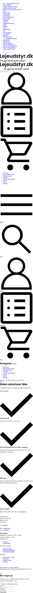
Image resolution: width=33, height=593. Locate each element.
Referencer (6, 41)
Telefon (2, 589)
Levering (5, 35)
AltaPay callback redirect (10, 6)
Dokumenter (6, 15)
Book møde (6, 12)
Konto (4, 27)
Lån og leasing (7, 32)
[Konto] (16, 104)
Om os (5, 182)
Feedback (6, 20)
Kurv (4, 31)
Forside (5, 21)
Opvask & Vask (7, 176)
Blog (4, 11)
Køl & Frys (6, 173)
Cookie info (6, 14)
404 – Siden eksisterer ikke (11, 3)
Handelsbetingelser (8, 23)
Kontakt (5, 26)
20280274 (5, 525)
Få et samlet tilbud (8, 17)
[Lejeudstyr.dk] (16, 61)
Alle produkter (7, 5)
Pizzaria (5, 177)
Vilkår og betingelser (9, 49)
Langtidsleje (6, 34)
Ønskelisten (6, 40)
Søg (1, 256)
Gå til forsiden (4, 391)
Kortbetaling (6, 29)
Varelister (2, 325)
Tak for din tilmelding (9, 47)
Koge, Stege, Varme (8, 174)
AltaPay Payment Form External (12, 9)
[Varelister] (16, 137)
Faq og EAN (6, 18)
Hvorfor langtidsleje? (9, 179)
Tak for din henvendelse (10, 46)
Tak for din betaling (8, 44)
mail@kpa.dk (7, 528)
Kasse (4, 24)
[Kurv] (16, 170)
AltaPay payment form (9, 8)
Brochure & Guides (11, 38)
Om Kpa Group (7, 37)
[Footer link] (5, 569)
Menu (1, 222)
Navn (2, 585)
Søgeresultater (7, 43)
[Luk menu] (14, 364)
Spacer (5, 180)
